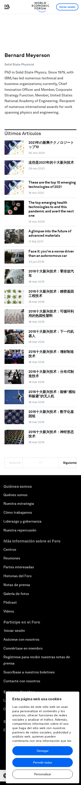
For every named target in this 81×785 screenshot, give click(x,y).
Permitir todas (42, 762)
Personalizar (42, 774)
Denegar (43, 750)
